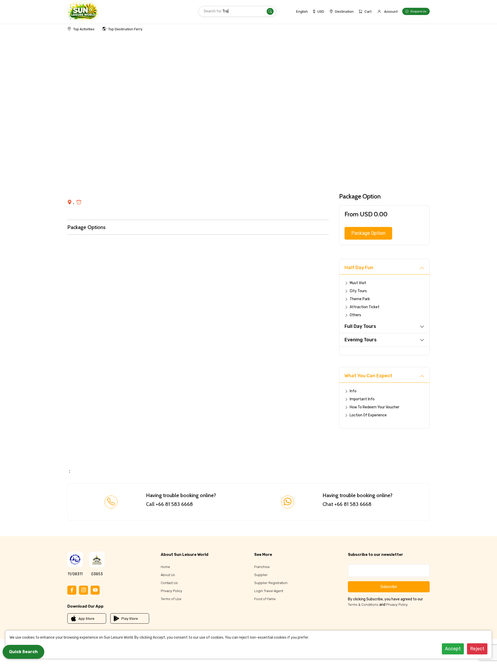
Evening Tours (361, 340)
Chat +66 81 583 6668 (347, 504)
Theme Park (360, 299)
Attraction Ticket (364, 307)
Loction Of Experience (368, 415)
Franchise (262, 567)
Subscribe (389, 587)
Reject (477, 649)
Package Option (368, 233)
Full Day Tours (360, 326)
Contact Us (169, 583)
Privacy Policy (171, 591)
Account (391, 11)
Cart (367, 11)
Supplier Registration (271, 583)
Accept (453, 649)
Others (355, 315)
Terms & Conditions (363, 605)
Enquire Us (419, 11)
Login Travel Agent (268, 591)
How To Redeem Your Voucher (374, 407)
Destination (344, 11)
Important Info (362, 399)
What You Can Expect (368, 376)
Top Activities (83, 29)
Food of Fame (265, 599)
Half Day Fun (359, 267)
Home (165, 567)
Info (353, 391)
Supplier (261, 575)
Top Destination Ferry (125, 29)
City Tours (358, 291)
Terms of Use (171, 599)
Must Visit (358, 283)
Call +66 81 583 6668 (169, 504)
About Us (168, 575)
